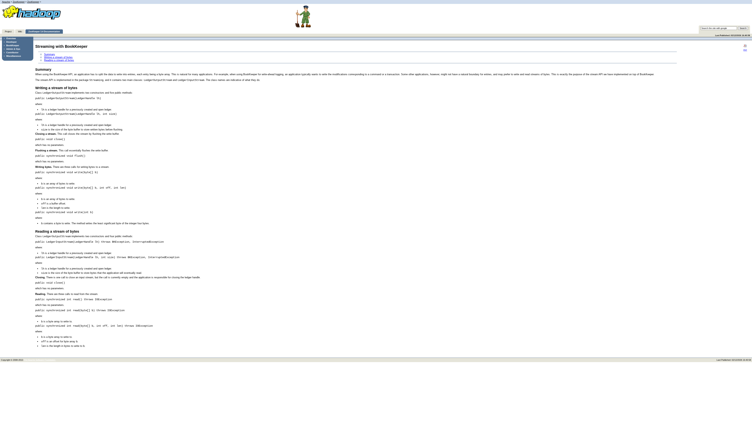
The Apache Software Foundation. (40, 360)
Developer (11, 42)
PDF (745, 50)
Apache (6, 2)
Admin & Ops (13, 49)
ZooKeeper (19, 2)
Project (8, 31)
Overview (11, 38)
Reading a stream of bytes (59, 60)
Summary (49, 54)
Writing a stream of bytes (58, 57)
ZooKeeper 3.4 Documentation (44, 31)
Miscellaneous (13, 56)
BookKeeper (12, 45)
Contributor (12, 52)
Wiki (20, 31)
